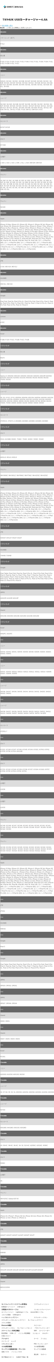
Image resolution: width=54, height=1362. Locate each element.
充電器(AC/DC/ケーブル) (10, 1309)
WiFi (35, 1331)
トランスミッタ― (8, 1344)
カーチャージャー (8, 1312)
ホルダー (45, 1333)
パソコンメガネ (16, 1352)
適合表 (36, 1354)
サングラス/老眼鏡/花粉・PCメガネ (13, 1349)
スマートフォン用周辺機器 (11, 1331)
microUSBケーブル (37, 1312)
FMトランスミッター (41, 1344)
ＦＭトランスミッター (42, 1328)
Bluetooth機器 (6, 1325)
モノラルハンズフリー (35, 1320)
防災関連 (5, 1333)
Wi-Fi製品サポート (8, 1357)
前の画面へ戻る (7, 25)
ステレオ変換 (6, 1323)
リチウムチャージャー (41, 1304)
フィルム (44, 1338)
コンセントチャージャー (42, 1309)
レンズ (13, 1341)
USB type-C (21, 1307)
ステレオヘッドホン (40, 1317)
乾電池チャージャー (8, 1307)
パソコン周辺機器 (24, 1333)
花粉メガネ (5, 1352)
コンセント (36, 1333)
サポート (44, 1354)
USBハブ (13, 1333)
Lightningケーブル (22, 1312)
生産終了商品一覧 (22, 1357)
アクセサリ (5, 1338)
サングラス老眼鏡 (40, 1349)
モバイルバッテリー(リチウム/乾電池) (14, 1304)
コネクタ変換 (6, 1315)
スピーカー (37, 1325)
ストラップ (5, 1341)
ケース (36, 1338)
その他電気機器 (7, 1346)
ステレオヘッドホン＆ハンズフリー (14, 1320)
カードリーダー (44, 1331)
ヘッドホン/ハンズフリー (10, 1317)
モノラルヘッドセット (24, 1328)
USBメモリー (6, 1336)
